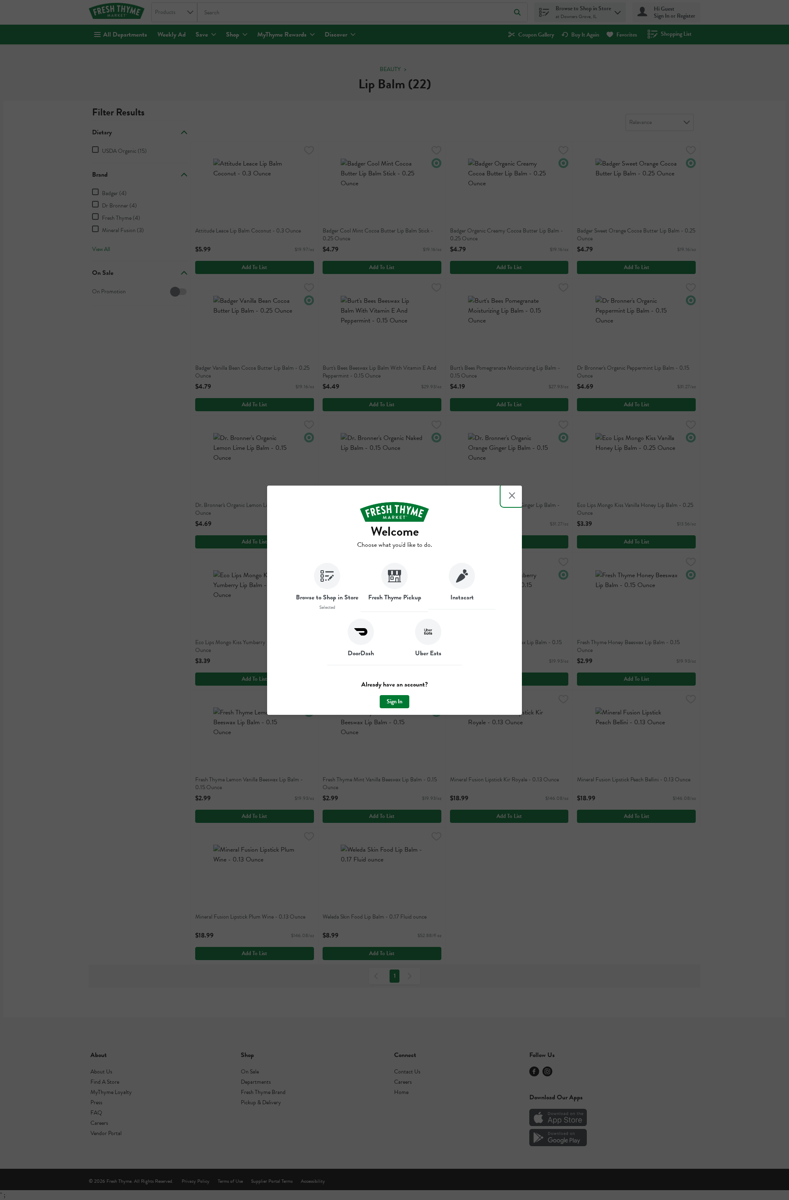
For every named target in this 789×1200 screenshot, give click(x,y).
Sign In (394, 701)
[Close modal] (512, 495)
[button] (327, 587)
